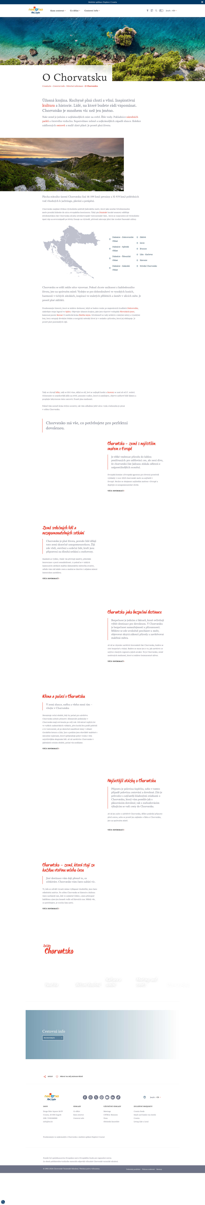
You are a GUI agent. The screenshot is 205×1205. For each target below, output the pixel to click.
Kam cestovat (78, 1115)
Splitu (68, 311)
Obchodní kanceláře (111, 1122)
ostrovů (61, 125)
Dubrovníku (132, 308)
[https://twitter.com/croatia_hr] (96, 1097)
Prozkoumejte (49, 1038)
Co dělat (76, 1111)
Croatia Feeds (139, 1111)
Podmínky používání (133, 1169)
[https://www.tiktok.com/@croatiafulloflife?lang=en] (118, 1097)
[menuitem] (128, 1137)
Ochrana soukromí (148, 1169)
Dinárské (103, 212)
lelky (57, 392)
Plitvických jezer (126, 311)
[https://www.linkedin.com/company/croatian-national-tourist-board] (113, 1097)
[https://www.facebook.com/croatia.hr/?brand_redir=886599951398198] (85, 1097)
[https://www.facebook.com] (107, 1097)
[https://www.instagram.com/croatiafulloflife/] (90, 1097)
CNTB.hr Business (111, 1115)
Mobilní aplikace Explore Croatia (102, 2)
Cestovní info (78, 1118)
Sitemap (159, 1169)
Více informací (116, 491)
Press (106, 1118)
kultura (48, 105)
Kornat (60, 315)
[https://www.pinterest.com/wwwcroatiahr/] (102, 1097)
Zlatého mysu (84, 315)
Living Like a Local (141, 1122)
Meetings (107, 1111)
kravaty (111, 392)
